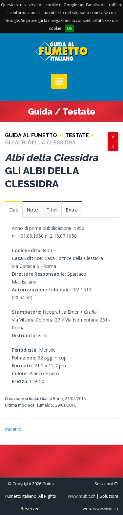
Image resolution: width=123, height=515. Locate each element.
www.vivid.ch (105, 508)
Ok (69, 28)
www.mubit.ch (81, 496)
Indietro (13, 429)
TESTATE (77, 135)
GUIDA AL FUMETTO (31, 135)
